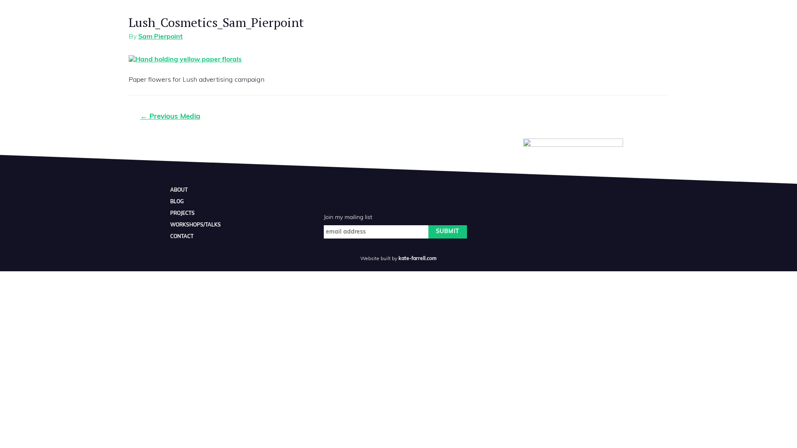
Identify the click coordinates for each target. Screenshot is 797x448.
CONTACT (181, 236)
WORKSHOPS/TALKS (195, 225)
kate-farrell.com (417, 258)
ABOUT (179, 190)
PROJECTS (182, 213)
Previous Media (170, 116)
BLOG (177, 202)
